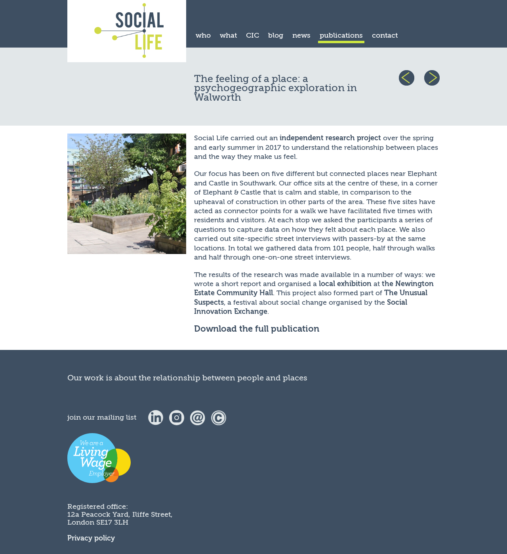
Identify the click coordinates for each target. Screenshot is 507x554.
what (228, 35)
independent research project (330, 138)
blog (275, 35)
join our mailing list (101, 417)
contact (385, 35)
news (301, 35)
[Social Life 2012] (218, 417)
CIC (252, 35)
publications (341, 35)
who (203, 35)
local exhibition (345, 284)
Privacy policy (91, 538)
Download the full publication (256, 329)
